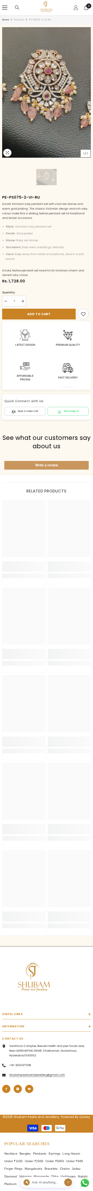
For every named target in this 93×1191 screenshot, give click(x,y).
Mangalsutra (33, 1168)
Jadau (76, 1168)
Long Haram (71, 1153)
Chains (65, 1168)
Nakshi (82, 1176)
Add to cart (39, 314)
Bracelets (51, 1168)
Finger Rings (13, 1168)
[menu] (4, 7)
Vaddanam (68, 1176)
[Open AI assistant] (68, 1182)
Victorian (25, 1176)
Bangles (25, 1153)
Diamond (10, 1176)
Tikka (54, 1176)
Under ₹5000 (54, 1161)
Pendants (39, 1153)
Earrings (55, 1153)
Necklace (10, 1153)
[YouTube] (29, 1089)
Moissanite (41, 1176)
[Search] (17, 7)
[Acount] (76, 7)
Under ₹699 (74, 1161)
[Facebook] (6, 1089)
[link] (83, 314)
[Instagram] (18, 1089)
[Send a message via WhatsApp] (85, 1183)
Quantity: (8, 292)
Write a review (46, 465)
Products (19, 19)
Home (5, 19)
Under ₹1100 (13, 1161)
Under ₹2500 (34, 1161)
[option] (46, 92)
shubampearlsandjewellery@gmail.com (37, 1075)
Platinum (10, 1184)
